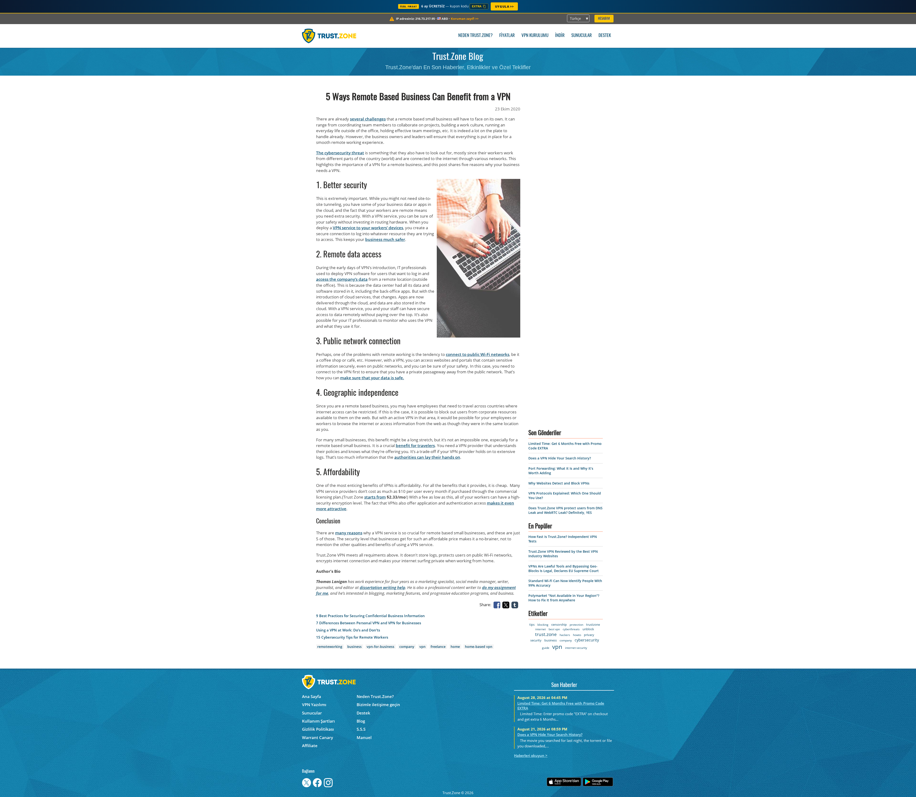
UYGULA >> (504, 6)
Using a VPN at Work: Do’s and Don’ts (348, 630)
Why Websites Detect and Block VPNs (558, 483)
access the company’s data (342, 279)
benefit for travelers (415, 445)
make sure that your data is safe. (372, 377)
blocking (542, 625)
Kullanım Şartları (318, 721)
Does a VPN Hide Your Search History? (559, 458)
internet (540, 629)
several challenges (368, 119)
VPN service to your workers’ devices (368, 227)
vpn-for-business (380, 646)
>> (465, 18)
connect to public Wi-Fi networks (477, 354)
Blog (361, 721)
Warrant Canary (317, 737)
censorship (559, 624)
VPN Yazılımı (314, 704)
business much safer (385, 239)
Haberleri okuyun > (530, 755)
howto (577, 635)
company (406, 646)
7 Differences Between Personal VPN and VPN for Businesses (368, 623)
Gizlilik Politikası (318, 729)
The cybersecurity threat (340, 153)
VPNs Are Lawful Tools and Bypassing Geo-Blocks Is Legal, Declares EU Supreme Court (563, 568)
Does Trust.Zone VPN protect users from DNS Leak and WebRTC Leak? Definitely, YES (565, 510)
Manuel (364, 737)
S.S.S (361, 729)
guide (545, 648)
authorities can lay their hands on (427, 457)
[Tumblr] (515, 604)
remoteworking (329, 646)
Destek (605, 35)
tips (532, 624)
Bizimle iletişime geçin (378, 704)
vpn (422, 646)
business (354, 646)
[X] (506, 604)
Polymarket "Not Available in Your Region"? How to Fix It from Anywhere (563, 597)
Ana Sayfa (311, 696)
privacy (589, 635)
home (455, 646)
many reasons (348, 533)
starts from (375, 497)
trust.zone (546, 634)
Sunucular (581, 35)
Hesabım (604, 19)
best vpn (554, 629)
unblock (588, 629)
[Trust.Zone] (329, 35)
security (535, 640)
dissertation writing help (382, 587)
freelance (438, 646)
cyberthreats (571, 629)
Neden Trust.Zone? (475, 35)
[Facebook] (497, 604)
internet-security (576, 648)
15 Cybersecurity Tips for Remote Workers (352, 637)
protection (576, 625)
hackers (565, 635)
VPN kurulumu (534, 35)
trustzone (593, 624)
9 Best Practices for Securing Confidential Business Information (370, 616)
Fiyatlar (507, 35)
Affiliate (309, 745)
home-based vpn (478, 646)
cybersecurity (587, 640)
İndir (560, 35)
